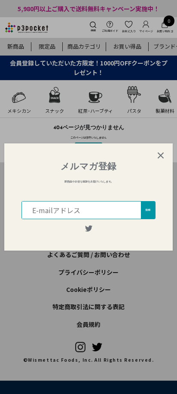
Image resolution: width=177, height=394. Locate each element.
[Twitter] (88, 228)
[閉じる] (160, 155)
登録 (147, 210)
